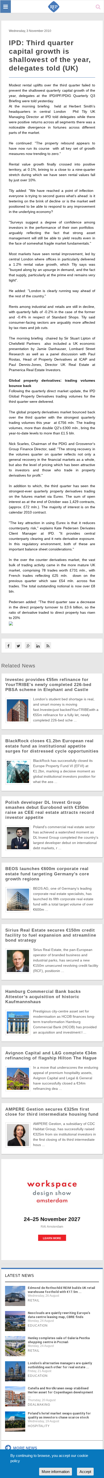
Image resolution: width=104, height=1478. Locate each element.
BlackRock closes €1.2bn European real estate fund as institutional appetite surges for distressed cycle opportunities (51, 745)
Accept (85, 1471)
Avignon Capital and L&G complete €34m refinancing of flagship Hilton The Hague (51, 1055)
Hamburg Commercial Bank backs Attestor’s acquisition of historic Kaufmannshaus (43, 996)
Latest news (19, 1275)
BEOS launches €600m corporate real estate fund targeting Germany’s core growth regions (47, 873)
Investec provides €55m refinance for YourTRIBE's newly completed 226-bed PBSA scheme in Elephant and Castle (48, 684)
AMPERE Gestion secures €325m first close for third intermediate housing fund (51, 1112)
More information (55, 1471)
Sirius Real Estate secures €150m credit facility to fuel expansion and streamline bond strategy (50, 935)
